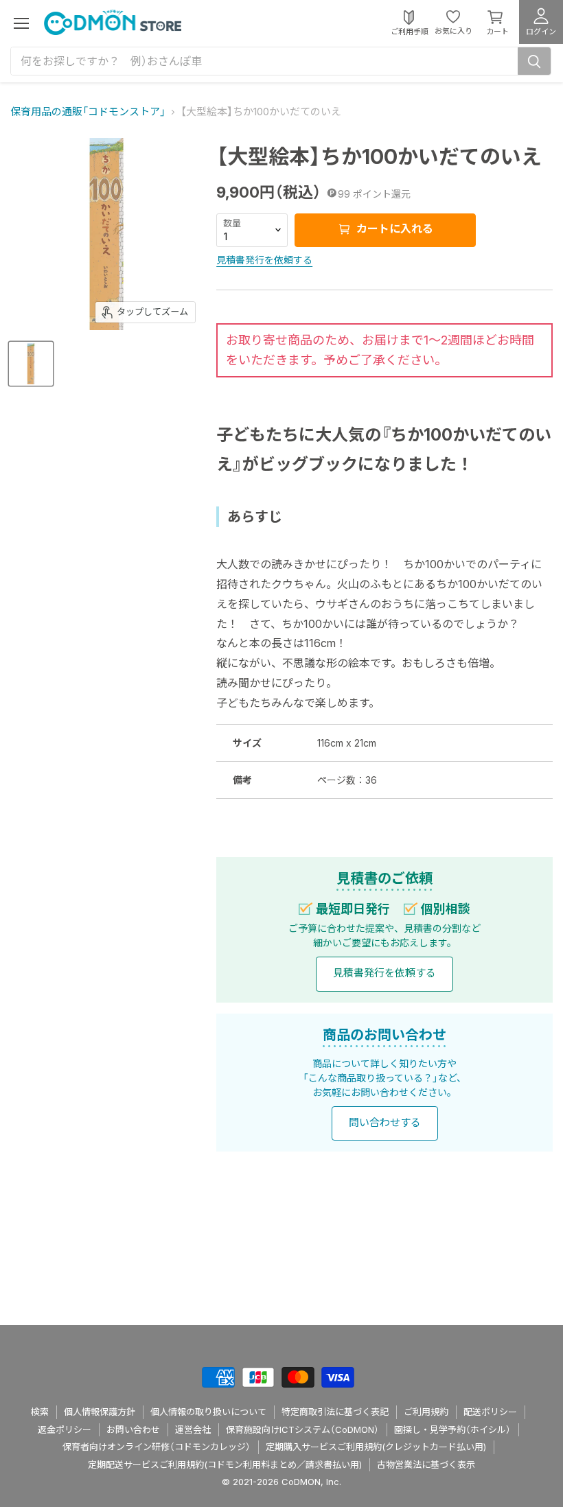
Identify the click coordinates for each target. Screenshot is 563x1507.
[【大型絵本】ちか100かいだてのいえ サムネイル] (31, 364)
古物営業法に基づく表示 (426, 1464)
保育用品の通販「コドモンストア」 (87, 111)
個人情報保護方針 (99, 1411)
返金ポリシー (64, 1429)
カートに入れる (393, 228)
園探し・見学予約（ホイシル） (452, 1429)
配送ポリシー (490, 1411)
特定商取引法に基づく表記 (335, 1411)
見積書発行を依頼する (264, 260)
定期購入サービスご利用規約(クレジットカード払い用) (376, 1446)
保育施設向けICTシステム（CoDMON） (302, 1429)
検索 (40, 1411)
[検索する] (534, 61)
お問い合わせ (133, 1429)
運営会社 (193, 1429)
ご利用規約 (426, 1411)
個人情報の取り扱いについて (208, 1411)
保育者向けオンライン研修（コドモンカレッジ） (156, 1446)
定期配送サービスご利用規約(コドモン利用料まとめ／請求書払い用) (225, 1464)
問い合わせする (385, 1122)
